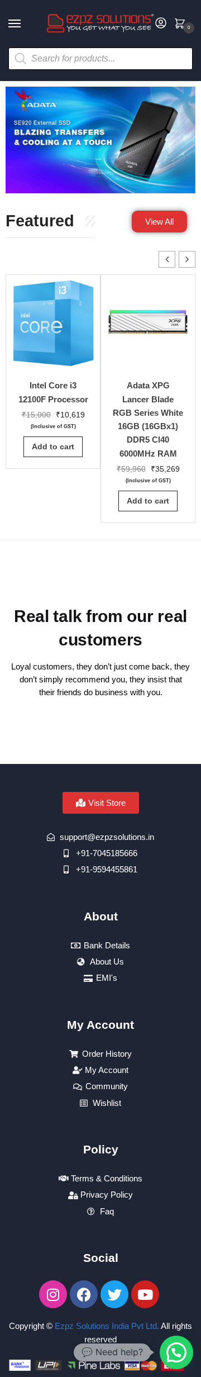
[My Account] (161, 23)
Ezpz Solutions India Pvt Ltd (106, 1326)
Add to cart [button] (53, 446)
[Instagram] (53, 1294)
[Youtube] (145, 1294)
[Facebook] (84, 1294)
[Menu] (25, 24)
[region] (100, 140)
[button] (187, 259)
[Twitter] (114, 1294)
